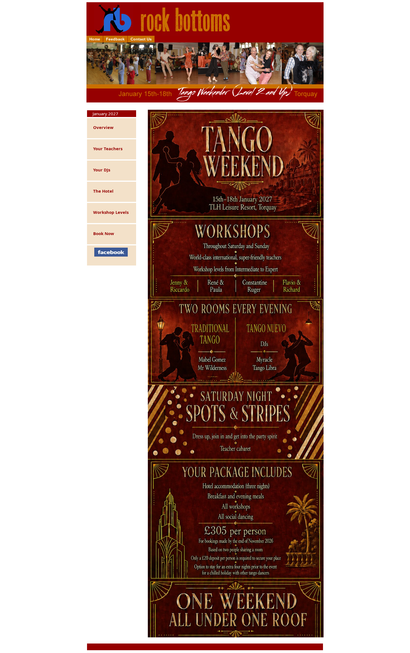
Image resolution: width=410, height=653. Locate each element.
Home (94, 39)
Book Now (101, 233)
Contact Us (141, 39)
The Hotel (101, 191)
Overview (101, 127)
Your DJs (99, 170)
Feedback (115, 39)
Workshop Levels (109, 212)
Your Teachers (105, 148)
